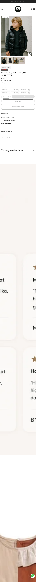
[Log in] (31, 9)
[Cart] (34, 9)
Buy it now (18, 101)
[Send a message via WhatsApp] (33, 576)
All (33, 150)
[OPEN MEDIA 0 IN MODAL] (30, 54)
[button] (2, 9)
